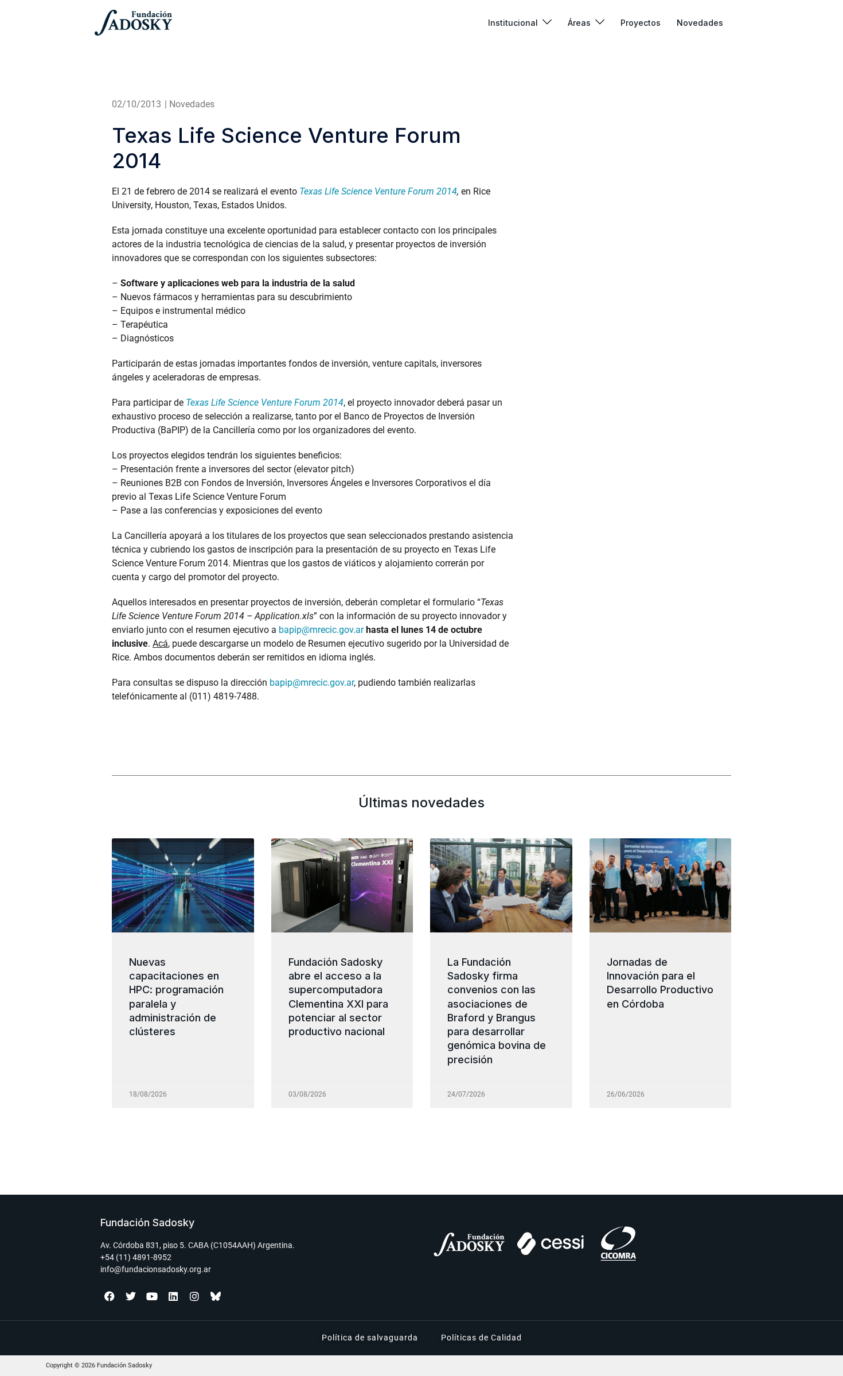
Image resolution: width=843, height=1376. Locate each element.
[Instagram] (194, 1296)
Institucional (513, 23)
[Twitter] (131, 1296)
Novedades (700, 23)
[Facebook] (109, 1296)
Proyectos (640, 23)
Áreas (579, 23)
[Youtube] (152, 1296)
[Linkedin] (173, 1296)
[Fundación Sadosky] (133, 23)
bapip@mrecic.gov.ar (321, 629)
